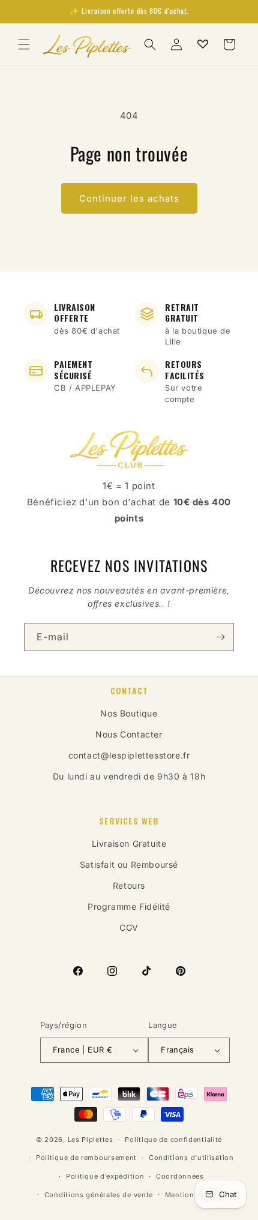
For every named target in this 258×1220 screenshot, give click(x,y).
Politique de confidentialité (173, 1139)
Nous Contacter (128, 734)
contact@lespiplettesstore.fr (129, 755)
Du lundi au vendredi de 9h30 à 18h (129, 776)
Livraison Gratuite (129, 843)
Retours (129, 885)
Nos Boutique (128, 713)
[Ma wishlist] (203, 44)
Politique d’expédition (105, 1176)
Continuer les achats (129, 198)
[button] (24, 44)
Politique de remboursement (86, 1157)
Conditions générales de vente (98, 1195)
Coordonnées (180, 1176)
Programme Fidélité (129, 906)
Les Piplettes (90, 1139)
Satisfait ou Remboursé (129, 864)
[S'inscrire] (220, 637)
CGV (129, 927)
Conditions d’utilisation (191, 1157)
